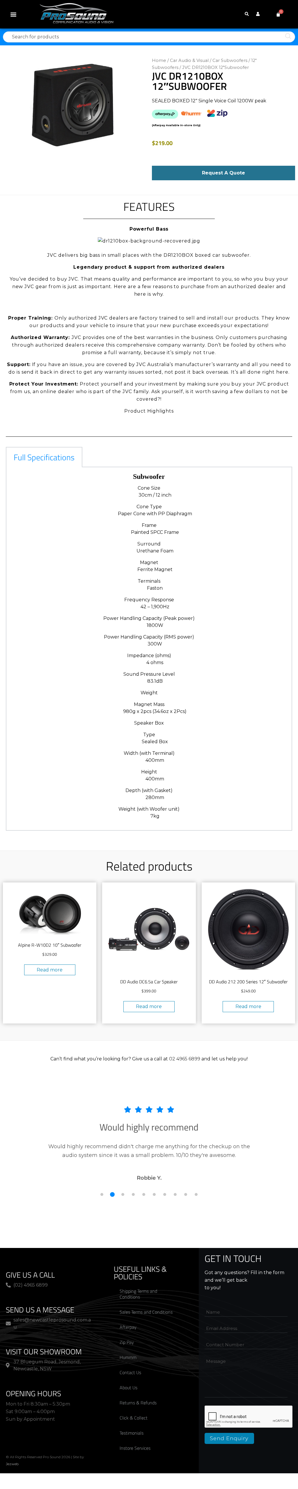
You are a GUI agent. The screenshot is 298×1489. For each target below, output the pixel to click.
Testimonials (131, 1432)
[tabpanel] (149, 649)
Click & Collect (134, 1417)
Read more (50, 970)
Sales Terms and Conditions (146, 1311)
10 (196, 1194)
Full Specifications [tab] (44, 457)
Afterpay (128, 1327)
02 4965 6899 (184, 1059)
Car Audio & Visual (189, 60)
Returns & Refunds (138, 1402)
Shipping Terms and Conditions (138, 1294)
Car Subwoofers (229, 60)
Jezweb (12, 1464)
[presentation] (249, 1417)
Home (159, 60)
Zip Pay (127, 1342)
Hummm (128, 1357)
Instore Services (135, 1448)
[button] (13, 14)
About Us (128, 1387)
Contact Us (130, 1372)
